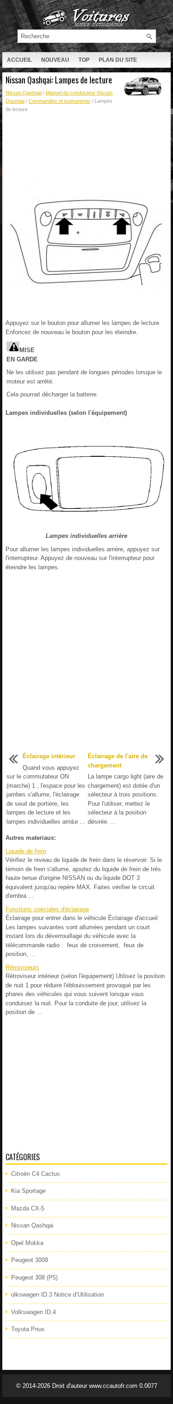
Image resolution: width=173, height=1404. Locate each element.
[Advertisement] (86, 145)
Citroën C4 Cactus (35, 1173)
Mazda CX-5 (27, 1208)
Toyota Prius (28, 1329)
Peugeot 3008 (29, 1260)
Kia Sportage (28, 1190)
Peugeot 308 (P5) (34, 1277)
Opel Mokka (27, 1242)
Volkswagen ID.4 (33, 1312)
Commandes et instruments (59, 101)
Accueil (19, 60)
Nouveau (55, 60)
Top (83, 60)
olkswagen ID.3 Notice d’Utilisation (57, 1294)
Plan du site (118, 60)
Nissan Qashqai (24, 92)
